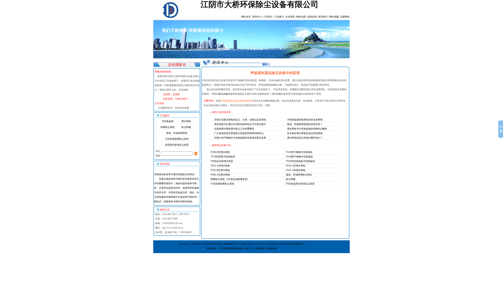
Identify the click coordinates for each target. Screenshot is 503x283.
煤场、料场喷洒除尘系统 (299, 174)
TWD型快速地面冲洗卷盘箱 (300, 161)
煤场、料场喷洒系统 (176, 133)
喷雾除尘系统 (168, 127)
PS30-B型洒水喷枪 (220, 170)
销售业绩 (301, 16)
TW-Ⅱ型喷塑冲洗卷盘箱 (223, 156)
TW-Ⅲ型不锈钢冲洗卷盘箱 (299, 156)
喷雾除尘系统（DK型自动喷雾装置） (230, 179)
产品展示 (279, 16)
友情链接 (211, 248)
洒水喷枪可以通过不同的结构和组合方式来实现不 (240, 124)
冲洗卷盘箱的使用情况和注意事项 (304, 119)
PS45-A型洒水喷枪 (295, 170)
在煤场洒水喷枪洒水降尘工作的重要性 (234, 128)
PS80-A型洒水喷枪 (220, 174)
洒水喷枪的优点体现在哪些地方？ (304, 137)
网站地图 (334, 16)
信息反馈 (312, 16)
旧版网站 (345, 16)
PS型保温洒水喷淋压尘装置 (300, 183)
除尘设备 (223, 94)
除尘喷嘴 (186, 127)
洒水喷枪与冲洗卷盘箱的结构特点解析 (307, 128)
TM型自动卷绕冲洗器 (222, 161)
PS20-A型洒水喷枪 (220, 165)
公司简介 (268, 16)
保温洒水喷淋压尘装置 (177, 144)
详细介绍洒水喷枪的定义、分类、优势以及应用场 (240, 119)
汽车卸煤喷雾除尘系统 (177, 139)
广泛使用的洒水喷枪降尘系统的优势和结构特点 (239, 133)
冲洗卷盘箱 (167, 121)
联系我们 (323, 16)
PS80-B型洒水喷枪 (220, 152)
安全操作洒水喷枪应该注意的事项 (304, 133)
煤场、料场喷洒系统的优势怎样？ (304, 124)
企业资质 (290, 16)
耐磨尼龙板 (237, 248)
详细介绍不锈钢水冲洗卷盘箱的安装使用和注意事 (240, 137)
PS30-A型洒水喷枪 (295, 165)
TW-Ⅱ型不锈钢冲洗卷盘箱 (299, 152)
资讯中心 (257, 16)
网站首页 (246, 16)
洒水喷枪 (186, 121)
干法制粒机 (224, 248)
